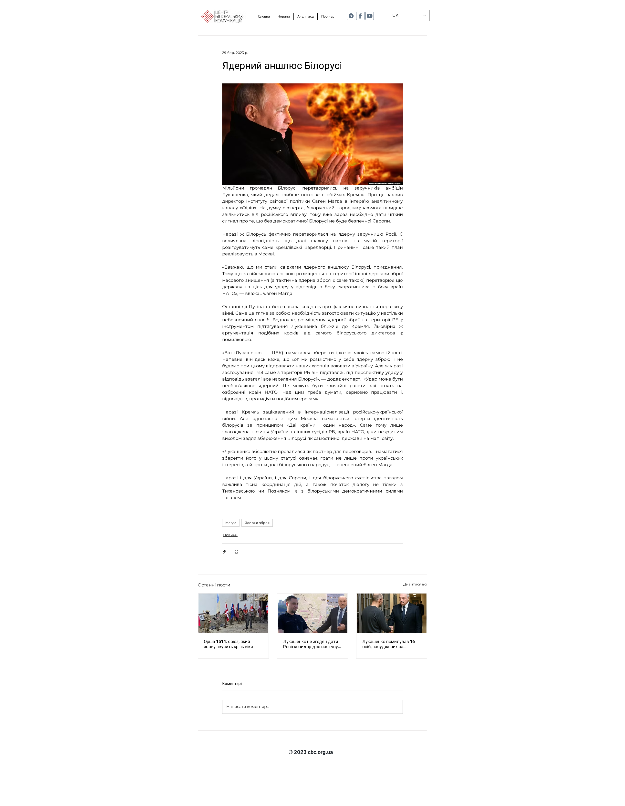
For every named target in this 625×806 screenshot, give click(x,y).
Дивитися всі (415, 584)
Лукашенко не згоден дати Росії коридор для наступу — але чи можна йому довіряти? (310, 644)
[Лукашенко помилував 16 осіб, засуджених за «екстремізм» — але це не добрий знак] (391, 613)
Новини (230, 535)
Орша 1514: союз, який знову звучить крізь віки (228, 644)
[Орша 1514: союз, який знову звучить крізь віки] (233, 613)
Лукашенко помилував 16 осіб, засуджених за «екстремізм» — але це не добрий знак (388, 644)
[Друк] (236, 551)
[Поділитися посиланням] (224, 551)
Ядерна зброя (257, 523)
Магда (230, 523)
